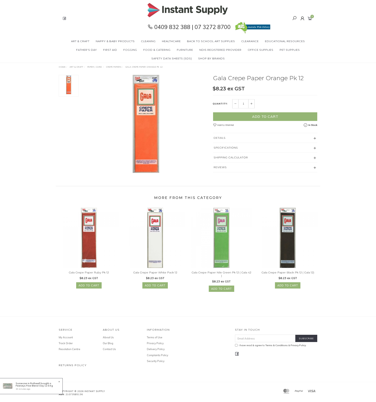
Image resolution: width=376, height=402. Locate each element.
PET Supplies (290, 49)
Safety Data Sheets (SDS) (171, 58)
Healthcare (171, 41)
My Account (66, 337)
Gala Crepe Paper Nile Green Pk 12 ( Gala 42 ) (221, 274)
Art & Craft (80, 41)
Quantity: (220, 104)
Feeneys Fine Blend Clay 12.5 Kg (34, 385)
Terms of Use (154, 337)
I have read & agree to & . (272, 345)
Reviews (220, 167)
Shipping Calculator (231, 157)
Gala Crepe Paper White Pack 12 (155, 272)
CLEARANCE (250, 41)
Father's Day (86, 49)
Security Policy (155, 361)
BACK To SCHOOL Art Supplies (211, 41)
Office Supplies (260, 49)
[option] (145, 124)
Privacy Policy (155, 343)
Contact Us (109, 349)
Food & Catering (157, 49)
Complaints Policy (157, 355)
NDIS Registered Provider (220, 49)
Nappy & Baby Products (115, 41)
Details (220, 137)
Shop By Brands (211, 58)
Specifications (226, 147)
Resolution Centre (69, 349)
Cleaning (148, 41)
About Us (108, 337)
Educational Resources (285, 41)
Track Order (66, 343)
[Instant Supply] (187, 10)
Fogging (130, 49)
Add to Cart (265, 116)
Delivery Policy (156, 349)
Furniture (185, 49)
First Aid (110, 49)
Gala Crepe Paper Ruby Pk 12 (89, 272)
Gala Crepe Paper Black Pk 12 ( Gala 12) (287, 272)
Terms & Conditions (276, 345)
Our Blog (108, 343)
